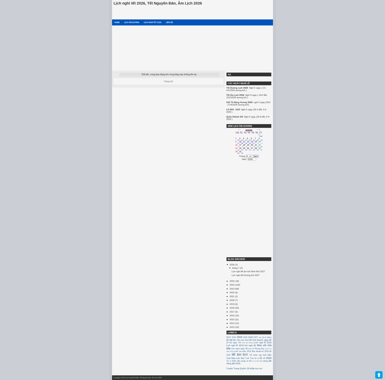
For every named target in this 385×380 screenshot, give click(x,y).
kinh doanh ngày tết (262, 340)
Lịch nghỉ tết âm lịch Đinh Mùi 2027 (248, 271)
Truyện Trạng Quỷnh (236, 368)
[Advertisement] (192, 48)
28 (257, 149)
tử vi (257, 358)
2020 (232, 300)
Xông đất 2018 (233, 363)
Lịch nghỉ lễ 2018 (262, 342)
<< (238, 130)
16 (237, 145)
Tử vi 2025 (231, 361)
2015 (232, 319)
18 (245, 145)
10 (241, 142)
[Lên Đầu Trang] (379, 375)
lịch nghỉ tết (250, 345)
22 (260, 145)
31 (241, 152)
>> (259, 130)
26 (249, 149)
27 (253, 149)
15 (260, 142)
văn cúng (241, 361)
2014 (232, 323)
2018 (232, 308)
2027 (256, 337)
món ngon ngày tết (239, 349)
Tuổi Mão (231, 358)
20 (253, 145)
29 (260, 149)
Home (117, 22)
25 (245, 149)
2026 (232, 264)
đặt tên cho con (237, 340)
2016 (232, 315)
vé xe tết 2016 (257, 361)
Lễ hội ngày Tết (233, 343)
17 (241, 145)
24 (241, 149)
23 (237, 149)
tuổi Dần (267, 355)
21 (257, 145)
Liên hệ (169, 22)
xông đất (267, 361)
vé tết (248, 361)
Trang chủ (168, 81)
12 (249, 142)
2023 (232, 289)
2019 (232, 304)
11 (245, 142)
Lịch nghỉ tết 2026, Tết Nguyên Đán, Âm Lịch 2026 (158, 3)
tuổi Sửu (240, 358)
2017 (232, 312)
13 (253, 142)
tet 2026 (265, 351)
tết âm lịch (240, 354)
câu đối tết (262, 337)
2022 (232, 292)
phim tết (251, 349)
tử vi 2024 (265, 358)
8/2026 (249, 130)
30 (237, 152)
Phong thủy (260, 349)
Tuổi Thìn (249, 358)
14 (257, 142)
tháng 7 (236, 268)
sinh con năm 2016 (242, 351)
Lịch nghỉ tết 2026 (152, 22)
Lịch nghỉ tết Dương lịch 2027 (246, 275)
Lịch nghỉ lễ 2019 (235, 345)
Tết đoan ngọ (255, 355)
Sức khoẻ (256, 351)
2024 (232, 285)
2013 (232, 327)
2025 (232, 281)
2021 (232, 296)
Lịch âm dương (131, 22)
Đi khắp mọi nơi (254, 368)
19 (249, 145)
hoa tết (248, 340)
